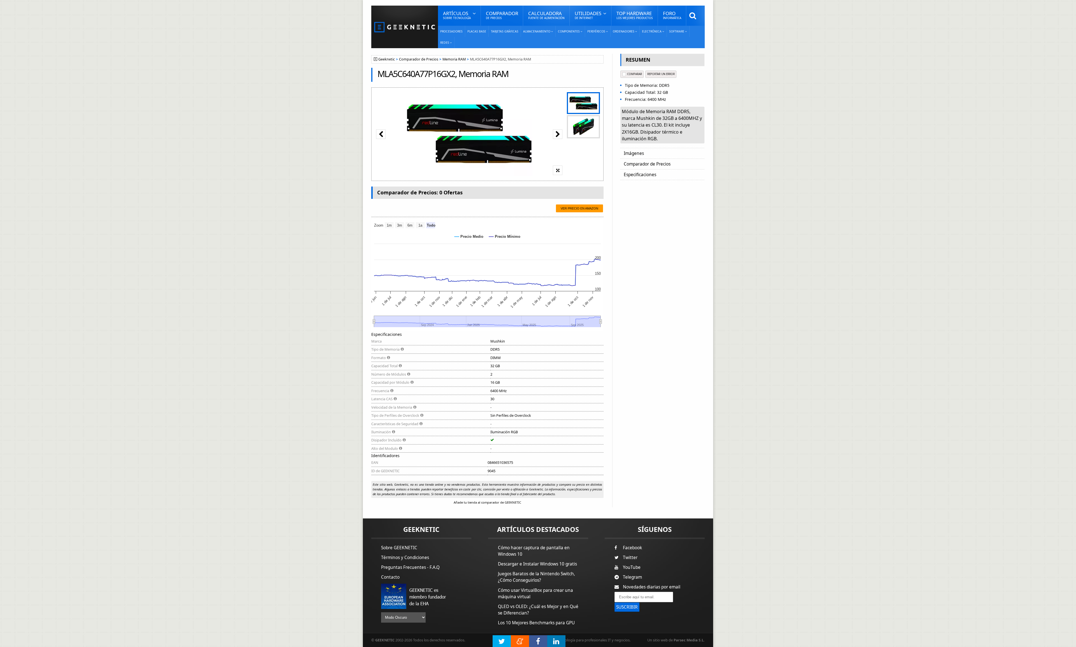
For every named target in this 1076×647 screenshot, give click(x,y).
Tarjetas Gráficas (504, 31)
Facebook (632, 548)
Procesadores (451, 31)
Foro (672, 15)
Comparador (502, 15)
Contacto (390, 577)
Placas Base (476, 31)
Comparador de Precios (418, 59)
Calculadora (546, 15)
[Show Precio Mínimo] (504, 236)
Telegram (632, 577)
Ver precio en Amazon (579, 208)
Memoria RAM (454, 59)
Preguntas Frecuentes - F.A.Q (410, 567)
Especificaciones (640, 175)
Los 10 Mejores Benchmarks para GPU (536, 623)
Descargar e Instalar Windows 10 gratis (537, 564)
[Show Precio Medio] (468, 236)
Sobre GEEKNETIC (399, 548)
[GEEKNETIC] (404, 27)
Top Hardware (634, 15)
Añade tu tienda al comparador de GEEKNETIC (487, 502)
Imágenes (634, 153)
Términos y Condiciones (405, 557)
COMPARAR (634, 74)
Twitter (630, 557)
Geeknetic (386, 59)
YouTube (632, 567)
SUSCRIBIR (627, 607)
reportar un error (661, 74)
